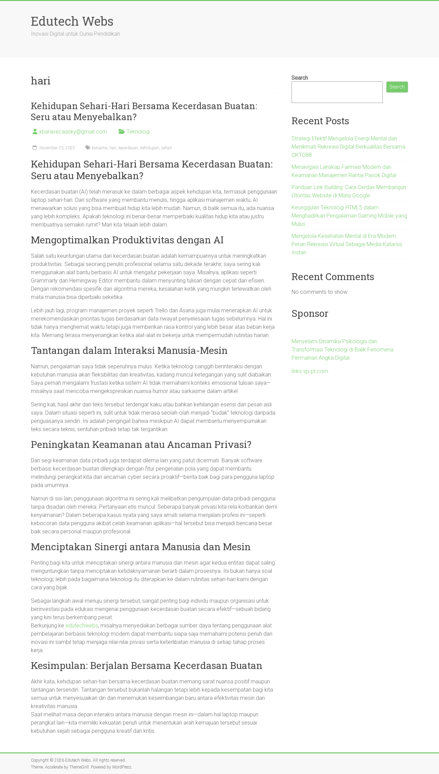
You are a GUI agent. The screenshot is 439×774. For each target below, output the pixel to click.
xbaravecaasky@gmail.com (73, 131)
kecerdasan (128, 148)
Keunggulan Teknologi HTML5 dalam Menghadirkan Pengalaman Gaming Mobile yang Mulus (349, 215)
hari (112, 148)
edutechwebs (82, 625)
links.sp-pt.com (310, 371)
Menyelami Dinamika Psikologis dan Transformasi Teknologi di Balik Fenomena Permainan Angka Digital (342, 349)
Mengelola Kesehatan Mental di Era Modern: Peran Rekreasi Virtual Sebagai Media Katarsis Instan (347, 244)
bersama (99, 148)
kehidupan (149, 148)
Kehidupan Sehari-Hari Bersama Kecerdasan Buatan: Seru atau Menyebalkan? (144, 111)
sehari (166, 148)
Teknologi (138, 131)
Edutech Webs (72, 21)
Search (300, 77)
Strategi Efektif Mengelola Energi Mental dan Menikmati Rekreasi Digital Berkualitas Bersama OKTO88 (348, 146)
